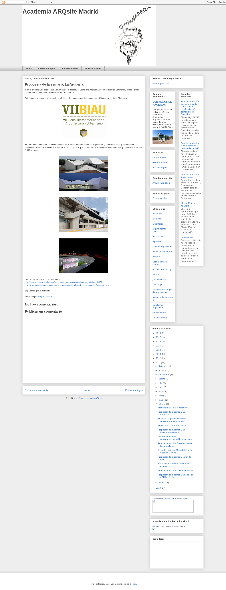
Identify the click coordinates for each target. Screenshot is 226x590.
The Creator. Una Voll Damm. (172, 425)
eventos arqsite (160, 162)
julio (161, 383)
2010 (158, 488)
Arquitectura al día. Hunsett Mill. (173, 407)
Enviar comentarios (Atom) (90, 398)
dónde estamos (93, 68)
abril (161, 395)
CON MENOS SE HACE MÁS (162, 103)
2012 (158, 358)
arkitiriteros (158, 224)
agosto (162, 378)
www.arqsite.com (161, 83)
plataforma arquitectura (158, 306)
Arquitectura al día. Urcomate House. (176, 470)
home (29, 68)
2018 (158, 333)
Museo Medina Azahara (188, 204)
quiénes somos (70, 68)
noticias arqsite (160, 167)
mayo (162, 391)
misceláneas (187, 237)
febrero (162, 404)
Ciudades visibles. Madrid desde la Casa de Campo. (175, 451)
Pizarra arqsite (160, 198)
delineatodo (157, 526)
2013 (158, 354)
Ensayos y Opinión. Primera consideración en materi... (171, 419)
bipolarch (157, 241)
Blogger (133, 584)
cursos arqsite (159, 157)
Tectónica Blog (160, 317)
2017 (158, 337)
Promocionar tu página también (176, 498)
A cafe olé (157, 213)
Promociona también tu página (173, 526)
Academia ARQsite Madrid (60, 11)
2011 (158, 362)
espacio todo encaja (162, 269)
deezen (156, 256)
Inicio (87, 390)
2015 (158, 345)
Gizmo (156, 274)
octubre (163, 370)
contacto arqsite (47, 68)
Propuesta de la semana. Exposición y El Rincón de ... (175, 476)
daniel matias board (162, 251)
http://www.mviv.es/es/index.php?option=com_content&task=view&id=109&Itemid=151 (63, 282)
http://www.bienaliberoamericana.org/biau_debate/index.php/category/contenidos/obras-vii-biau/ (67, 285)
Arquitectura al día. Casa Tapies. (190, 175)
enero (162, 482)
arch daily (157, 218)
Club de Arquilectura (162, 246)
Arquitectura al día (161, 183)
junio (161, 387)
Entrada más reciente (36, 390)
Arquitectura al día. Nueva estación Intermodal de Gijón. (191, 146)
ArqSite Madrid (158, 498)
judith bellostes (160, 279)
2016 (158, 341)
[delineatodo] (154, 529)
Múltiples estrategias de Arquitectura (162, 290)
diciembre (164, 366)
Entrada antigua (134, 390)
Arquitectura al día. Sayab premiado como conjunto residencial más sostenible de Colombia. (190, 107)
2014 (158, 350)
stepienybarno (159, 312)
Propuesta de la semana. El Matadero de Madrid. (171, 431)
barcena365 (158, 236)
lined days (157, 284)
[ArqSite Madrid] (173, 512)
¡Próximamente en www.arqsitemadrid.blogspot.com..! (176, 437)
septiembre (164, 374)
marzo (162, 400)
